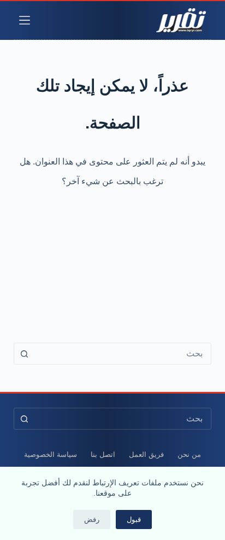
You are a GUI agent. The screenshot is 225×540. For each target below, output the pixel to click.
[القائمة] (24, 20)
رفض (91, 519)
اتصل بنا (103, 454)
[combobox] (123, 354)
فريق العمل (146, 454)
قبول (134, 519)
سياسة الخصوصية (50, 454)
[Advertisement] (112, 259)
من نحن (189, 454)
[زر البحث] (24, 353)
